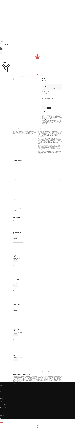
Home (14, 76)
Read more (56, 88)
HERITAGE (18, 258)
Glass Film (1, 398)
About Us (1, 386)
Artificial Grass (2, 395)
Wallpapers (17, 76)
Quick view (14, 240)
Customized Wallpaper (3, 404)
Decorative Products (3, 407)
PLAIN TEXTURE (19, 332)
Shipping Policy (2, 415)
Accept (1, 422)
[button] (15, 238)
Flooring (1, 401)
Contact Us (1, 389)
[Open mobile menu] (37, 60)
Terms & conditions (3, 412)
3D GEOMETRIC (21, 76)
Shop (1, 388)
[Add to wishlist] (14, 231)
